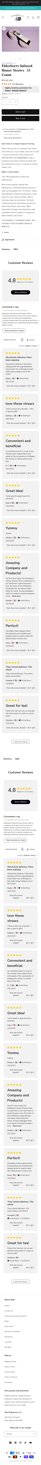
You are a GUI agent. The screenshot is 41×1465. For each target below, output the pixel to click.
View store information (12, 137)
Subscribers (9, 1326)
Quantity (5, 97)
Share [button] (6, 232)
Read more (16, 596)
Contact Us (9, 1311)
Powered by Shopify (27, 1460)
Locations (8, 1342)
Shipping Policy (10, 1361)
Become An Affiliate (12, 1331)
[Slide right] (25, 58)
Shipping (4, 93)
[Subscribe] (33, 1434)
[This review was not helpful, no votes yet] (33, 386)
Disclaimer (9, 1382)
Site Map (8, 1347)
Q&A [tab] (15, 249)
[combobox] (29, 346)
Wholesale (9, 1337)
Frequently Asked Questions (16, 1316)
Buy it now (20, 118)
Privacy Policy (10, 1372)
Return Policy (10, 1367)
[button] (2, 17)
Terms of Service (11, 1377)
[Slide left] (15, 58)
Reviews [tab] (6, 249)
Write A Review (20, 292)
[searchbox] (11, 340)
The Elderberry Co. (17, 1460)
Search (7, 1305)
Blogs (7, 1321)
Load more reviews (20, 742)
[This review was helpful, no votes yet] (28, 386)
